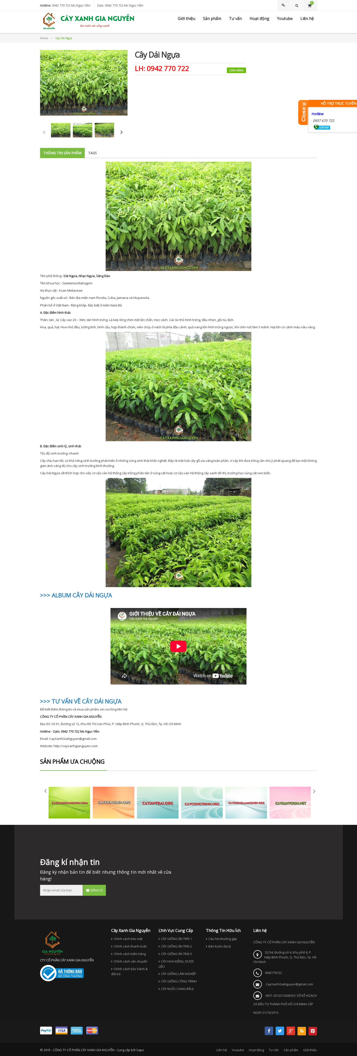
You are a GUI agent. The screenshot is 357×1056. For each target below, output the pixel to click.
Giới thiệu (310, 1050)
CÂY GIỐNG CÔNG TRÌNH (179, 981)
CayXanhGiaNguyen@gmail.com (289, 984)
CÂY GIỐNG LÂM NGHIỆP (178, 974)
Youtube (238, 1050)
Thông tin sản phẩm (62, 153)
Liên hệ (221, 1050)
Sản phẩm (291, 1050)
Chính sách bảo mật (128, 939)
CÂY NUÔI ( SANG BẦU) (177, 989)
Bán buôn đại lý (219, 946)
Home (44, 38)
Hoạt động (256, 1050)
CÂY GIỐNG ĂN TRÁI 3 (176, 954)
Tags (92, 153)
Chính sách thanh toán (130, 946)
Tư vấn (274, 1050)
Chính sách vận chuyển (130, 961)
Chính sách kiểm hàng (130, 954)
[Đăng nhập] (284, 5)
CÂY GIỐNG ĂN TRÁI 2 (176, 946)
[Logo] (52, 942)
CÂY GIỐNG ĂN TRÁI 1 (176, 939)
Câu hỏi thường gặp (222, 939)
